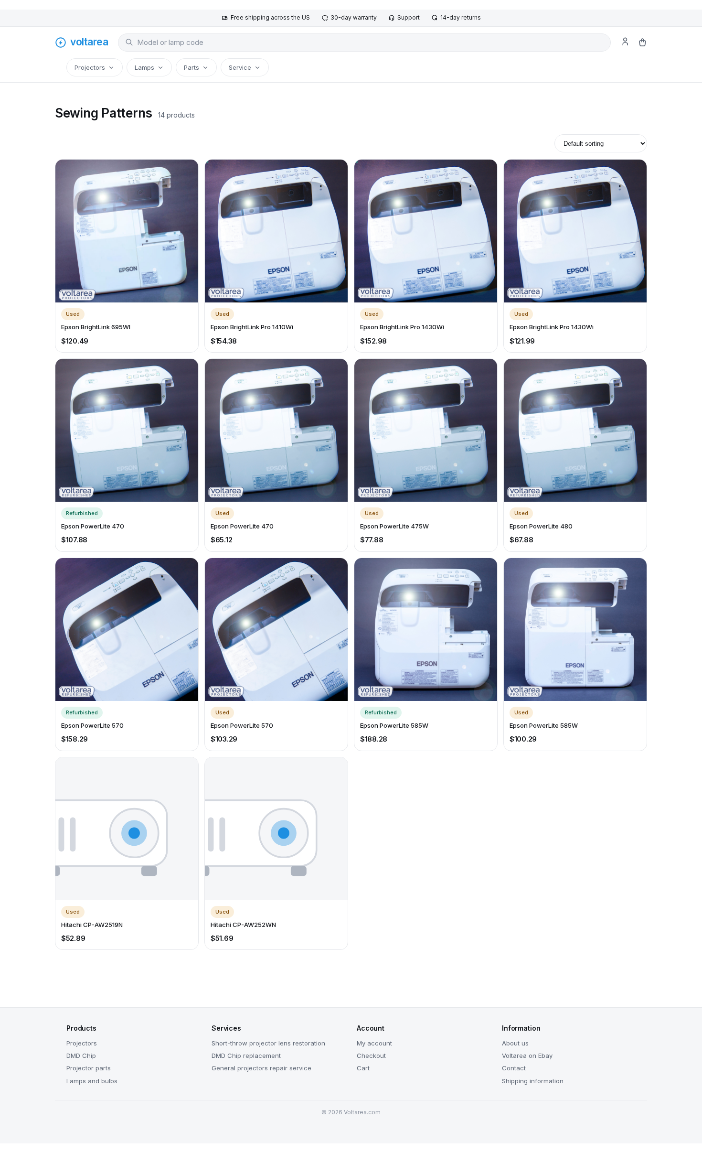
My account (374, 1043)
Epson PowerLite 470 (92, 526)
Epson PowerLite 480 (541, 526)
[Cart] (642, 42)
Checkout (371, 1055)
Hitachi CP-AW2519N (92, 924)
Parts (191, 67)
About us (515, 1043)
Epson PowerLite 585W (394, 725)
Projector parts (88, 1068)
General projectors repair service (261, 1068)
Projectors (89, 67)
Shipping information (533, 1081)
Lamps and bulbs (91, 1081)
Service (240, 67)
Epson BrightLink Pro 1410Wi (252, 327)
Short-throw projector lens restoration (268, 1043)
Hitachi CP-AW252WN (243, 924)
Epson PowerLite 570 (92, 725)
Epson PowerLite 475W (394, 526)
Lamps (144, 67)
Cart (363, 1068)
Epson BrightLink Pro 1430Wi (402, 327)
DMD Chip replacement (246, 1055)
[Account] (625, 42)
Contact (514, 1068)
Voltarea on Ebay (527, 1055)
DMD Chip (81, 1055)
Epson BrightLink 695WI (95, 327)
